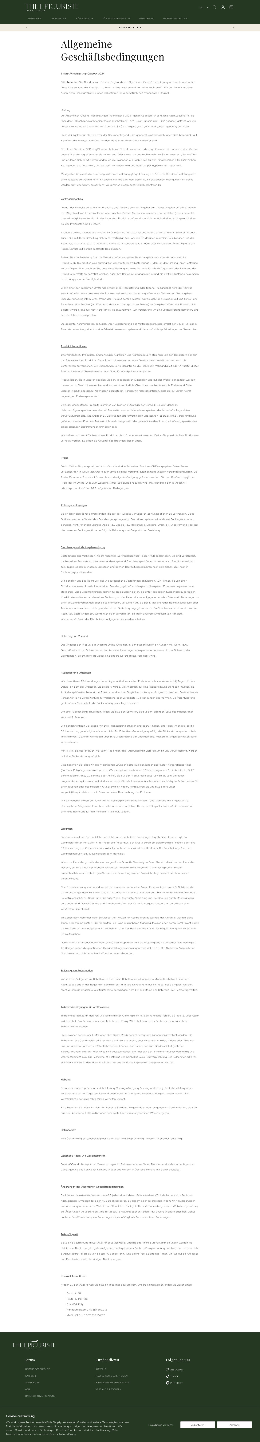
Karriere (31, 1375)
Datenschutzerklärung (62, 1434)
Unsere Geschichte (37, 1369)
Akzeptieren (197, 1425)
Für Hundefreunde (115, 18)
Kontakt (101, 1369)
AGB (27, 1389)
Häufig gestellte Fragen (112, 1375)
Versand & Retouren (73, 717)
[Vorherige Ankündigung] (26, 27)
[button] (84, 18)
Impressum (32, 1382)
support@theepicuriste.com (77, 792)
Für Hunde (82, 18)
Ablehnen (234, 1425)
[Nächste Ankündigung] (233, 27)
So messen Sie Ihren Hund (112, 1382)
